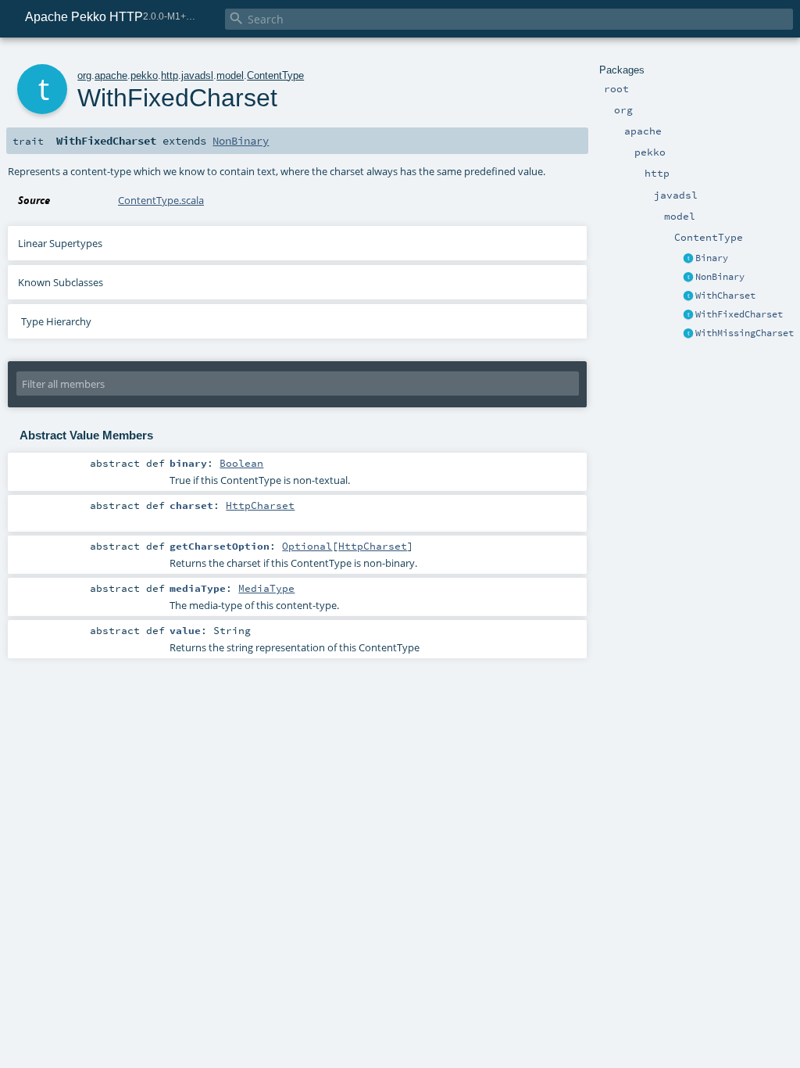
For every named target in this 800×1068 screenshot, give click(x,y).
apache (111, 75)
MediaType (266, 588)
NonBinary (720, 276)
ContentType (275, 75)
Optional (307, 545)
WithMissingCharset (744, 333)
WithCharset (725, 295)
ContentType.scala (161, 200)
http (169, 75)
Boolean (241, 463)
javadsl (197, 75)
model (230, 75)
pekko (144, 75)
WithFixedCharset (739, 314)
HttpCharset (260, 505)
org (84, 75)
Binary (711, 258)
